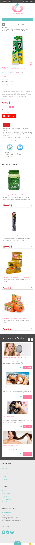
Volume (4, 110)
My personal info (6, 499)
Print (5, 76)
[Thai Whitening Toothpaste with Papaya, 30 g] (17, 304)
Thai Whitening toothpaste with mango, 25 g (16, 277)
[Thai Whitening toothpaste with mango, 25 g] (17, 262)
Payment (4, 468)
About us (4, 479)
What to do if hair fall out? (10, 445)
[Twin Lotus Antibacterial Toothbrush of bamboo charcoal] (17, 221)
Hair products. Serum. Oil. (10, 387)
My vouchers (5, 502)
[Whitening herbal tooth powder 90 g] (17, 180)
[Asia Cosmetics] (17, 8)
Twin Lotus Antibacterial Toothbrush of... (14, 236)
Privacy (4, 476)
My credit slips (6, 493)
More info (6, 125)
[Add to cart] (31, 205)
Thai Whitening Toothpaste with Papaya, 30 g (16, 318)
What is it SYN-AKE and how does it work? (15, 357)
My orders (4, 491)
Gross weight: (5, 85)
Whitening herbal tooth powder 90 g (13, 195)
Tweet (5, 72)
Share (12, 72)
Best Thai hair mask (8, 416)
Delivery (4, 471)
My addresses (5, 496)
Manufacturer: (5, 81)
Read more (27, 367)
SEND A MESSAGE (6, 513)
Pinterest (20, 72)
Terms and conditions (8, 474)
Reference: (5, 79)
